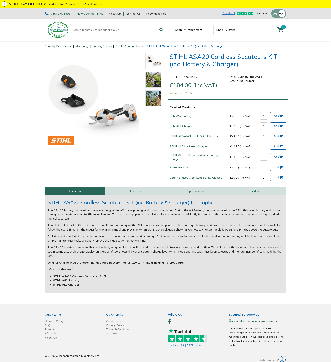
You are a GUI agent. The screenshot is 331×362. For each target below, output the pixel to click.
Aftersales (51, 333)
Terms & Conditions (118, 329)
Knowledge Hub (156, 13)
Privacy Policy (115, 325)
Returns (50, 329)
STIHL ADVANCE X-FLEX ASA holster (194, 136)
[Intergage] (257, 358)
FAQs (48, 325)
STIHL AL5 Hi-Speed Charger (188, 146)
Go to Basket (114, 321)
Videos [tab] (256, 191)
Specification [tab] (195, 191)
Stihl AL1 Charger (181, 126)
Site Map (112, 333)
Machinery (82, 46)
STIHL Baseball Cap (182, 167)
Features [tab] (135, 191)
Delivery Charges (56, 321)
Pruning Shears (102, 46)
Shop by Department (58, 46)
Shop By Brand (225, 29)
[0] (280, 30)
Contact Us (133, 13)
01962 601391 (61, 13)
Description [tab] (75, 191)
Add (276, 115)
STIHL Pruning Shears (129, 46)
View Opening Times (89, 13)
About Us (115, 13)
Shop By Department (188, 29)
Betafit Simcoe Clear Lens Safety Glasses (196, 177)
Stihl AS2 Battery (181, 116)
